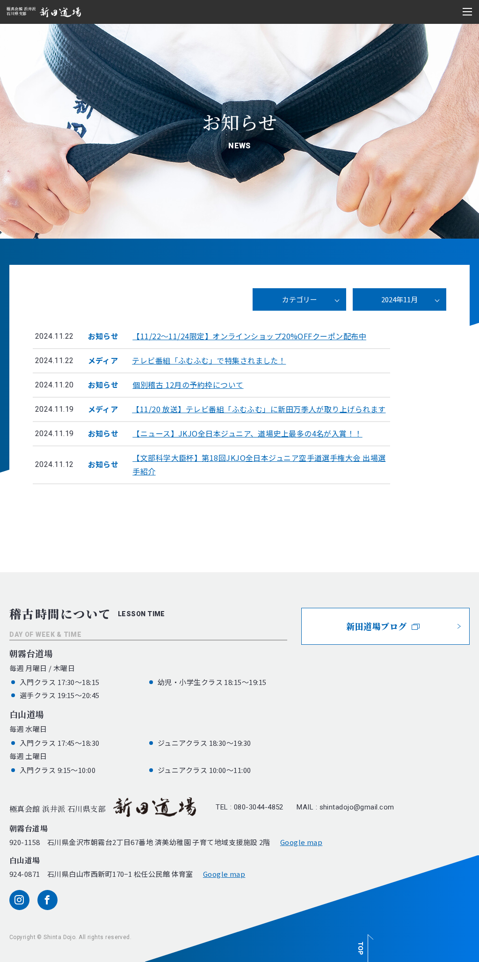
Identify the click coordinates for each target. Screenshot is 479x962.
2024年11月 (399, 299)
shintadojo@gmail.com (356, 807)
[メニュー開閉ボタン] (467, 11)
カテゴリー (299, 299)
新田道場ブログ (376, 626)
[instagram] (19, 900)
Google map (301, 842)
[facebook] (47, 900)
